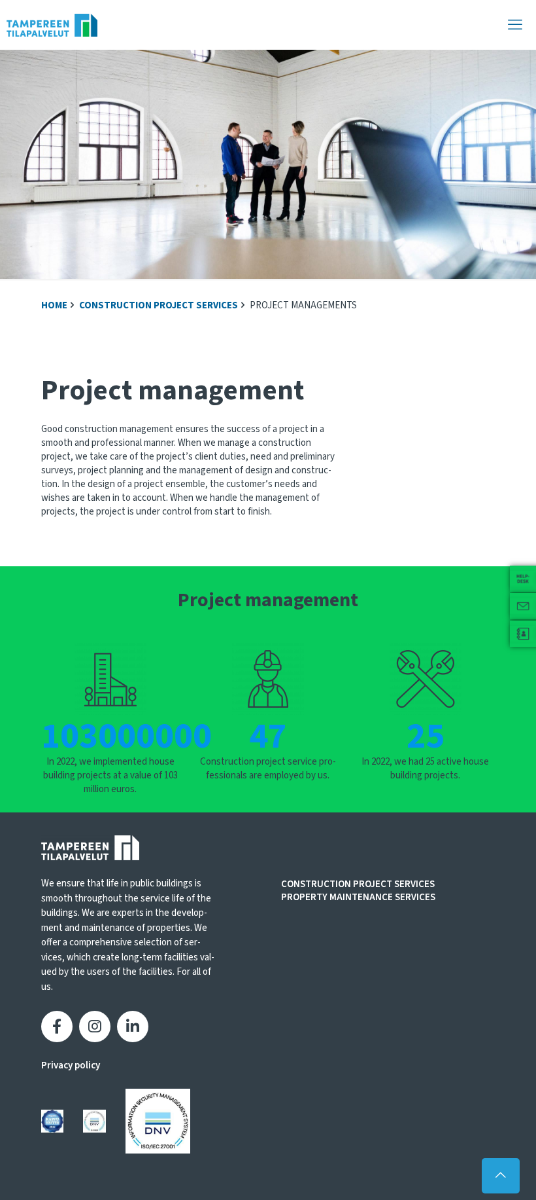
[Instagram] (94, 1026)
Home (54, 305)
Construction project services (158, 305)
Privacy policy (70, 1065)
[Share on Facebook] (56, 1026)
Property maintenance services (358, 897)
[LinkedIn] (132, 1026)
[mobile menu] (515, 25)
